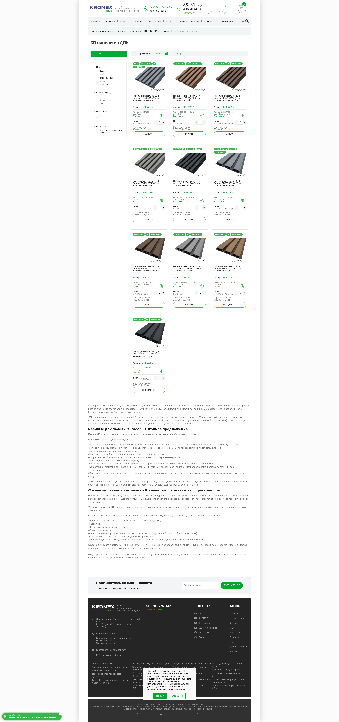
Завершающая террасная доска (110, 667)
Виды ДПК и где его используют (150, 663)
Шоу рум (187, 13)
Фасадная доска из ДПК (105, 670)
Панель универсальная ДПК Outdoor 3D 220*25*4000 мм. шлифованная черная (186, 183)
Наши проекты (238, 618)
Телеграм (203, 632)
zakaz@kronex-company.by (111, 650)
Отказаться (177, 696)
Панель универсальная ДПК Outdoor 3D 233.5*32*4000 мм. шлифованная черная (147, 354)
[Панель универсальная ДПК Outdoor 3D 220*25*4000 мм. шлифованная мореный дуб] (230, 79)
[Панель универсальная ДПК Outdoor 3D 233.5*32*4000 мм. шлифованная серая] (189, 250)
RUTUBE (203, 618)
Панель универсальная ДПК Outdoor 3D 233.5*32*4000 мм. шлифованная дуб (228, 268)
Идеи (233, 628)
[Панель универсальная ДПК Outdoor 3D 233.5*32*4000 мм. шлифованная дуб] (230, 250)
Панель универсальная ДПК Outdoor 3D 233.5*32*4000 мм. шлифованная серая (187, 268)
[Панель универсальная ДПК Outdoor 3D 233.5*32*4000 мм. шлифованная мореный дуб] (149, 250)
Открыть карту (154, 610)
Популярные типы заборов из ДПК (191, 663)
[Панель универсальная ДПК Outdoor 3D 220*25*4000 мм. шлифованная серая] (149, 165)
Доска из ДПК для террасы (227, 670)
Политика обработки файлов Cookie (186, 714)
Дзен (201, 637)
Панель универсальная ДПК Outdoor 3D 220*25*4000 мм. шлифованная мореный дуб (227, 98)
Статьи (233, 623)
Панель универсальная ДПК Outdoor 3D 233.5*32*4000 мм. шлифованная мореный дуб (147, 268)
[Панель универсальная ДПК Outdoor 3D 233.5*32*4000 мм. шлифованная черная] (149, 335)
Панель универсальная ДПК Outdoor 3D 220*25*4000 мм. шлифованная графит (146, 98)
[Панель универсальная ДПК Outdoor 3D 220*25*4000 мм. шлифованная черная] (189, 165)
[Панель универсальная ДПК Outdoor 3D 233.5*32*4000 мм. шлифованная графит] (230, 165)
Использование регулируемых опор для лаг (229, 680)
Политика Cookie (176, 689)
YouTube (203, 613)
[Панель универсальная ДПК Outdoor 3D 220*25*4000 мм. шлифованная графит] (149, 79)
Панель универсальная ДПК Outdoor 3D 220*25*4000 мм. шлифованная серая (146, 183)
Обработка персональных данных (151, 714)
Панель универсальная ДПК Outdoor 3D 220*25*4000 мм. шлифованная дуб (186, 98)
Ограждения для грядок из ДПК (227, 665)
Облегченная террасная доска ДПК (229, 687)
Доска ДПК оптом (102, 663)
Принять (160, 696)
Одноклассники (207, 628)
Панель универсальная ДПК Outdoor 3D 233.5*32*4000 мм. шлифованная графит (228, 183)
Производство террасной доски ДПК (106, 675)
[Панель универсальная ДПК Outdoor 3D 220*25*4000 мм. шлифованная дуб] (189, 79)
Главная (234, 613)
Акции (234, 651)
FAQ (232, 642)
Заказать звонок (158, 11)
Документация (238, 646)
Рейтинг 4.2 (102, 655)
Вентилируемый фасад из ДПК (226, 674)
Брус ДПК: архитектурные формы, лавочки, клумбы (111, 681)
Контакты (235, 632)
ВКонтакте (204, 623)
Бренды (234, 637)
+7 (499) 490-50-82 (161, 6)
